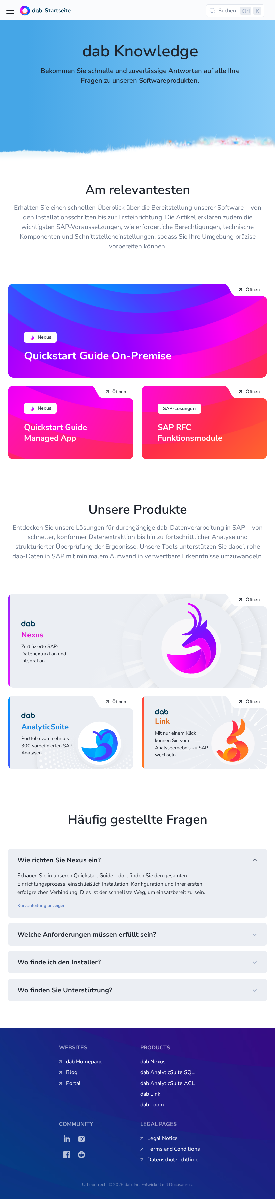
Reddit (83, 1154)
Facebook (68, 1154)
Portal (73, 1083)
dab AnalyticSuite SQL (167, 1072)
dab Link (150, 1094)
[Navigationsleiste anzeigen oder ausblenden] (10, 11)
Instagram (83, 1139)
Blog (71, 1072)
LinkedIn (68, 1139)
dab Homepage (84, 1061)
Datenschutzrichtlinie (173, 1159)
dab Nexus (153, 1061)
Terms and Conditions (173, 1149)
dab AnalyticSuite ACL (167, 1083)
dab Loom (152, 1104)
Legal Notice (162, 1138)
